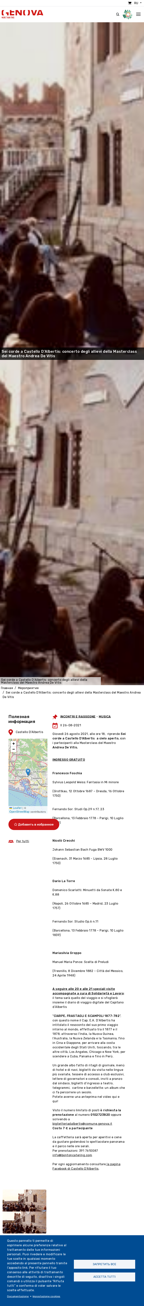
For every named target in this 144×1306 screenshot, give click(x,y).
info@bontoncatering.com (72, 1155)
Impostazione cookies (46, 1296)
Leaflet (17, 808)
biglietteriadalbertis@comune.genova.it (82, 1124)
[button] (28, 772)
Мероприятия (28, 688)
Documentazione (18, 1296)
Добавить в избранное (35, 824)
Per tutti (22, 841)
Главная (7, 688)
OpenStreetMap (19, 811)
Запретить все (104, 1264)
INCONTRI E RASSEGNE (78, 716)
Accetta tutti (104, 1276)
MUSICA (105, 716)
